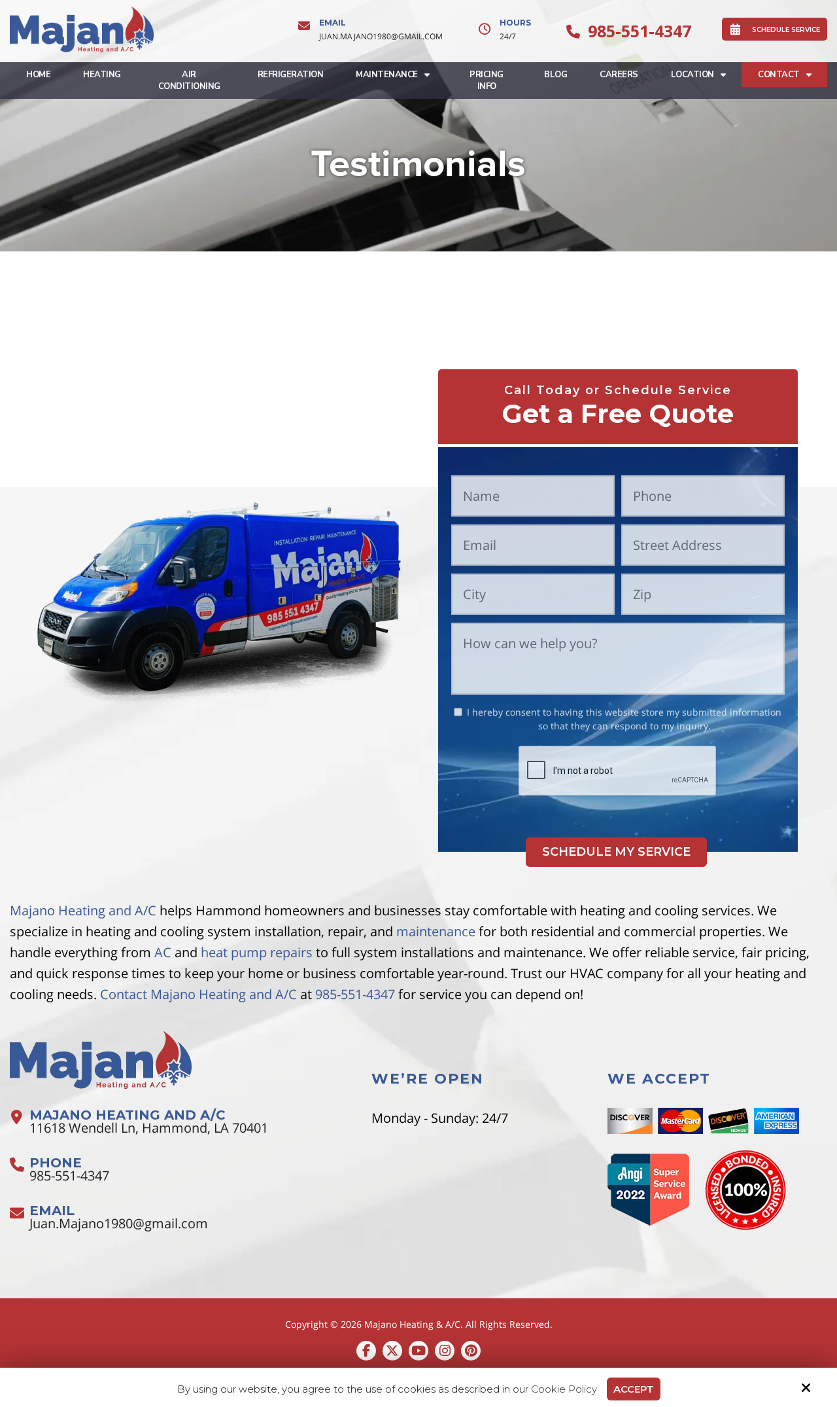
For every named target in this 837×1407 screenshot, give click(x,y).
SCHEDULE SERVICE (786, 30)
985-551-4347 (639, 31)
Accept (633, 1389)
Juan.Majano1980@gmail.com (381, 36)
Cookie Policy (564, 1389)
